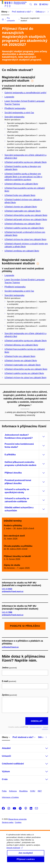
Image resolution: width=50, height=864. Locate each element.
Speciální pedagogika (14, 117)
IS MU (32, 791)
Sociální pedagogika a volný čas (19, 113)
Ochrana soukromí (36, 727)
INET (40, 791)
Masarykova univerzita (17, 819)
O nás (5, 779)
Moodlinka (23, 791)
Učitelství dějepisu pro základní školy (21, 184)
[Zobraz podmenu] (44, 748)
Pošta (4, 791)
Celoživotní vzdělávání (13, 764)
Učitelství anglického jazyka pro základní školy (25, 162)
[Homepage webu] (14, 4)
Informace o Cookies (10, 797)
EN (35, 4)
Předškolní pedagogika (15, 108)
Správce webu (7, 822)
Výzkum (6, 771)
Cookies (18, 822)
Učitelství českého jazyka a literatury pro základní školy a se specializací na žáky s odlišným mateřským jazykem (23, 177)
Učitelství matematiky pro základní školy (22, 211)
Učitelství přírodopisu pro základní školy (22, 224)
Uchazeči (6, 756)
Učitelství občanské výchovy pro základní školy (25, 219)
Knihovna (13, 791)
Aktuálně (6, 748)
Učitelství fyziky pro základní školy (19, 195)
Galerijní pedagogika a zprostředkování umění (25, 93)
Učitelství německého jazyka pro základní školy (25, 215)
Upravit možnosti (13, 848)
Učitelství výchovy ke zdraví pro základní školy (25, 239)
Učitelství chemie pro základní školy (20, 207)
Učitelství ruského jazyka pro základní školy (24, 228)
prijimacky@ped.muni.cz (12, 591)
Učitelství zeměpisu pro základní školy (21, 251)
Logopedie (9, 97)
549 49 (7, 589)
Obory (4, 12)
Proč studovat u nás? (22, 12)
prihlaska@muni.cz (10, 647)
